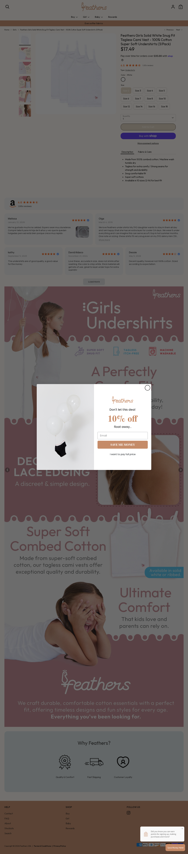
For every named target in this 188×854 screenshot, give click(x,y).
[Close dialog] (147, 387)
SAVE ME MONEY (122, 444)
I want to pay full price (123, 454)
